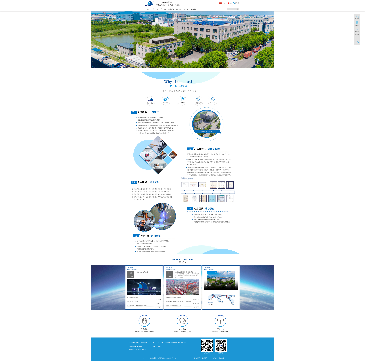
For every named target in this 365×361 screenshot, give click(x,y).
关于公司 (156, 9)
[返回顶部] (357, 43)
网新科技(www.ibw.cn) (208, 358)
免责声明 (216, 358)
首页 (148, 9)
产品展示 (163, 9)
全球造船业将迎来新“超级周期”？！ (185, 272)
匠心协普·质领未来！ (132, 297)
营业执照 (221, 358)
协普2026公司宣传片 (143, 272)
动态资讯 (171, 9)
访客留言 (194, 9)
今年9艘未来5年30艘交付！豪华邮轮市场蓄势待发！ (179, 301)
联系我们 (186, 9)
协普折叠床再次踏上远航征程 (173, 305)
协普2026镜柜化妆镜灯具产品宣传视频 (137, 305)
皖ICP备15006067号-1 (178, 358)
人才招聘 (178, 9)
